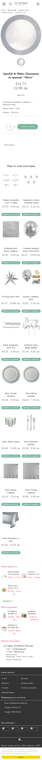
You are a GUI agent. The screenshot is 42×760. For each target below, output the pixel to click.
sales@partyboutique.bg (18, 703)
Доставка (24, 678)
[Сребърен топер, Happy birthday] (31, 335)
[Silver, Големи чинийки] (11, 383)
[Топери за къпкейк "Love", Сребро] (11, 190)
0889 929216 (16, 712)
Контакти (5, 683)
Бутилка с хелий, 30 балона (13, 613)
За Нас (4, 678)
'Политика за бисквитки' (21, 753)
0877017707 (16, 707)
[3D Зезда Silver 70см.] (11, 287)
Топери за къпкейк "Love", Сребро (11, 201)
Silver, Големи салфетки (31, 491)
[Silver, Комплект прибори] (31, 432)
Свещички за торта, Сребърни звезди (31, 201)
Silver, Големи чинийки (11, 394)
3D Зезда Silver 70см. (11, 297)
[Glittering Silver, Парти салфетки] (11, 238)
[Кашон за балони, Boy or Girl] (4, 629)
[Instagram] (9, 717)
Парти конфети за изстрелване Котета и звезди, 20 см (14, 573)
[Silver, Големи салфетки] (31, 480)
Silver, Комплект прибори (31, 443)
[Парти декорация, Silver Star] (11, 335)
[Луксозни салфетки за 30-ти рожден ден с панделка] (24, 576)
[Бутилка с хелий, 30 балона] (4, 615)
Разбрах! (21, 757)
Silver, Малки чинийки (31, 394)
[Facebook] (4, 717)
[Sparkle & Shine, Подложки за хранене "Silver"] (21, 55)
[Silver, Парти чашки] (11, 432)
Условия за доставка (28, 688)
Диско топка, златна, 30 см (13, 587)
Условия (5, 688)
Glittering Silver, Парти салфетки (11, 249)
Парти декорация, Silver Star (10, 346)
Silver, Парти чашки (10, 442)
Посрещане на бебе (23, 10)
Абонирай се (7, 601)
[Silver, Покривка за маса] (11, 528)
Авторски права (27, 683)
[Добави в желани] (38, 120)
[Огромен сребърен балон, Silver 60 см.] (31, 238)
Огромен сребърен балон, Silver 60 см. (31, 249)
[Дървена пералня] (24, 615)
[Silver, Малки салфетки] (11, 480)
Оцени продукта (9, 145)
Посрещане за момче (7, 12)
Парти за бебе (12, 10)
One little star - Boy (20, 12)
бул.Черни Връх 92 (19, 649)
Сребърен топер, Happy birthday (31, 346)
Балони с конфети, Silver (31, 298)
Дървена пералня (32, 613)
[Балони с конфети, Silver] (31, 287)
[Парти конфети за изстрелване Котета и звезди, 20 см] (4, 576)
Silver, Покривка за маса (11, 539)
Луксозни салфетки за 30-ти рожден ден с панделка (34, 573)
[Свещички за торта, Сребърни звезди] (31, 190)
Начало (3, 10)
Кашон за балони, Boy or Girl (13, 626)
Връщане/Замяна (8, 692)
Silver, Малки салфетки (10, 491)
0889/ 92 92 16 (19, 651)
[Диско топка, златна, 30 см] (4, 590)
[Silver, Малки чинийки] (31, 383)
